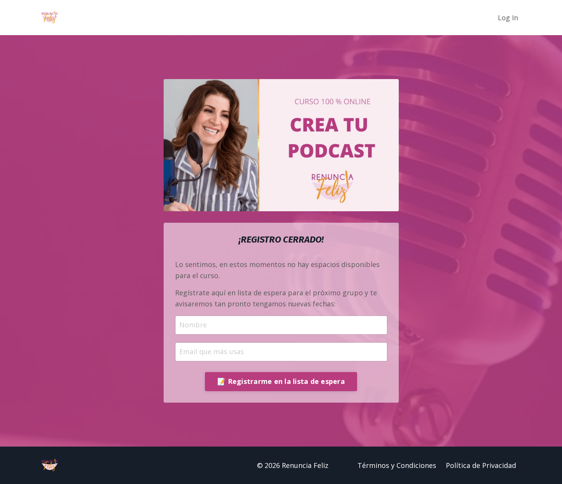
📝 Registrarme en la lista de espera (281, 381)
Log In (508, 17)
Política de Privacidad (481, 465)
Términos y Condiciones (396, 465)
